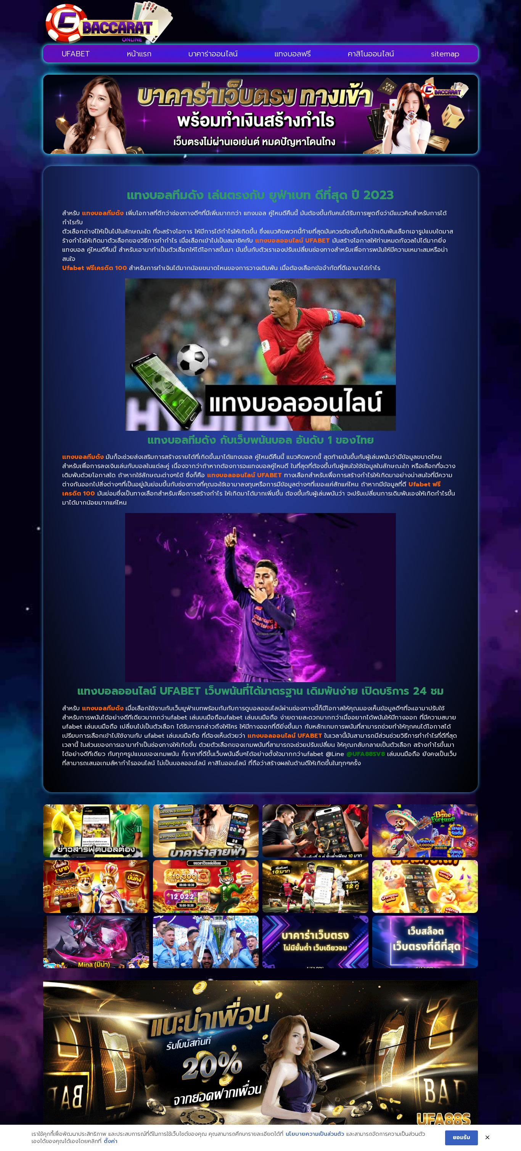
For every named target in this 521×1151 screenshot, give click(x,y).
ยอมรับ (461, 1137)
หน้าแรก (139, 53)
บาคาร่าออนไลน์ (213, 53)
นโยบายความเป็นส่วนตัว (315, 1134)
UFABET (76, 53)
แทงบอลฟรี (293, 53)
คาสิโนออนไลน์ (371, 53)
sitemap (445, 53)
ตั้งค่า (110, 1141)
